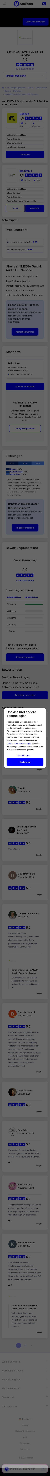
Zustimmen (25, 762)
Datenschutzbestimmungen (19, 743)
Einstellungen (23, 755)
